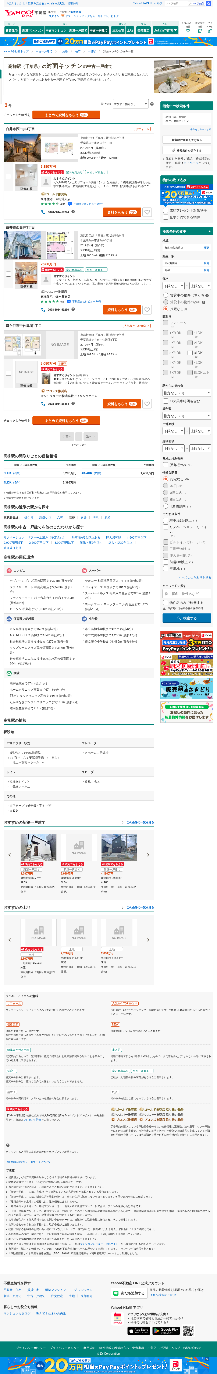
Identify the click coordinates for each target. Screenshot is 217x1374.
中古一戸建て (99, 30)
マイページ (191, 163)
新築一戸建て (78, 30)
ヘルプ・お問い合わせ (186, 1348)
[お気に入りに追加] (147, 212)
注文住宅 (118, 30)
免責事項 (138, 1348)
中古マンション (56, 30)
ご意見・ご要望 (157, 1348)
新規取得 (75, 12)
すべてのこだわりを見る (195, 577)
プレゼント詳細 (32, 1119)
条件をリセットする (200, 129)
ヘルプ (158, 3)
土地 (130, 30)
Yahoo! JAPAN (142, 3)
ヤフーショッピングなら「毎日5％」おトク (92, 16)
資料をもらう (121, 212)
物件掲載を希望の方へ (114, 1348)
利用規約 (89, 1348)
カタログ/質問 (163, 30)
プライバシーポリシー (31, 1348)
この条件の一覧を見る (140, 822)
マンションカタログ (17, 1313)
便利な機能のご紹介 (163, 1295)
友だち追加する (133, 1292)
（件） (13, 473)
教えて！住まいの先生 (51, 1313)
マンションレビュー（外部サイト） (100, 1243)
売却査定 (143, 30)
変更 (206, 247)
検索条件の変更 (174, 231)
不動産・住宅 (12, 1289)
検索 (208, 3)
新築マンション (32, 30)
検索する (190, 618)
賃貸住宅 (12, 30)
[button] (10, 840)
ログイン (53, 16)
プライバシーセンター (64, 1348)
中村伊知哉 (198, 3)
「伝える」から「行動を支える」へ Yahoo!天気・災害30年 (42, 3)
